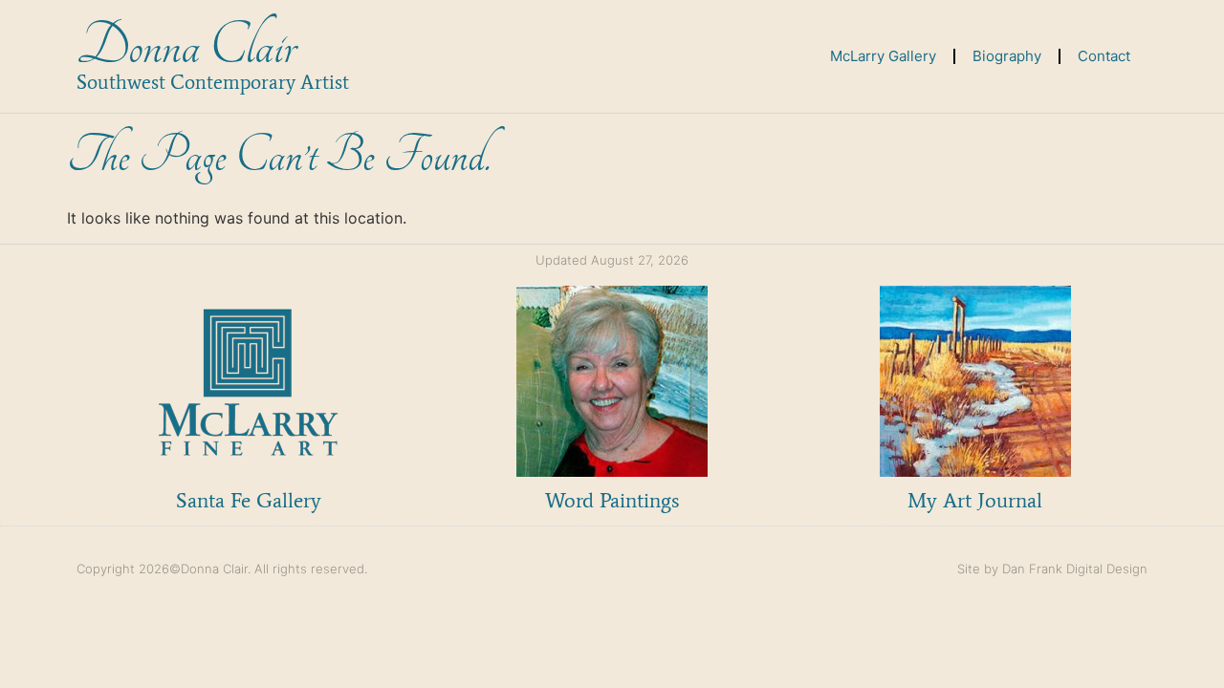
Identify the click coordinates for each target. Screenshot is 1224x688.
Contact (1104, 56)
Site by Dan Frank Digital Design (1052, 568)
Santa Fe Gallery (248, 500)
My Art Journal (974, 500)
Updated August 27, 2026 (612, 260)
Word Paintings (612, 500)
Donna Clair (185, 46)
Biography (1007, 56)
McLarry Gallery (883, 56)
